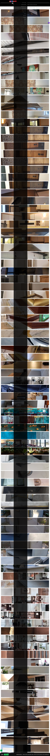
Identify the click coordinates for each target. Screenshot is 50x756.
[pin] (15, 1)
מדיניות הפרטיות (19, 754)
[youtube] (14, 1)
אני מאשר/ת (6, 754)
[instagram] (10, 1)
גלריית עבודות (43, 7)
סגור (2, 754)
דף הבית (47, 7)
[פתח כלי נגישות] (49, 23)
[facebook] (12, 1)
